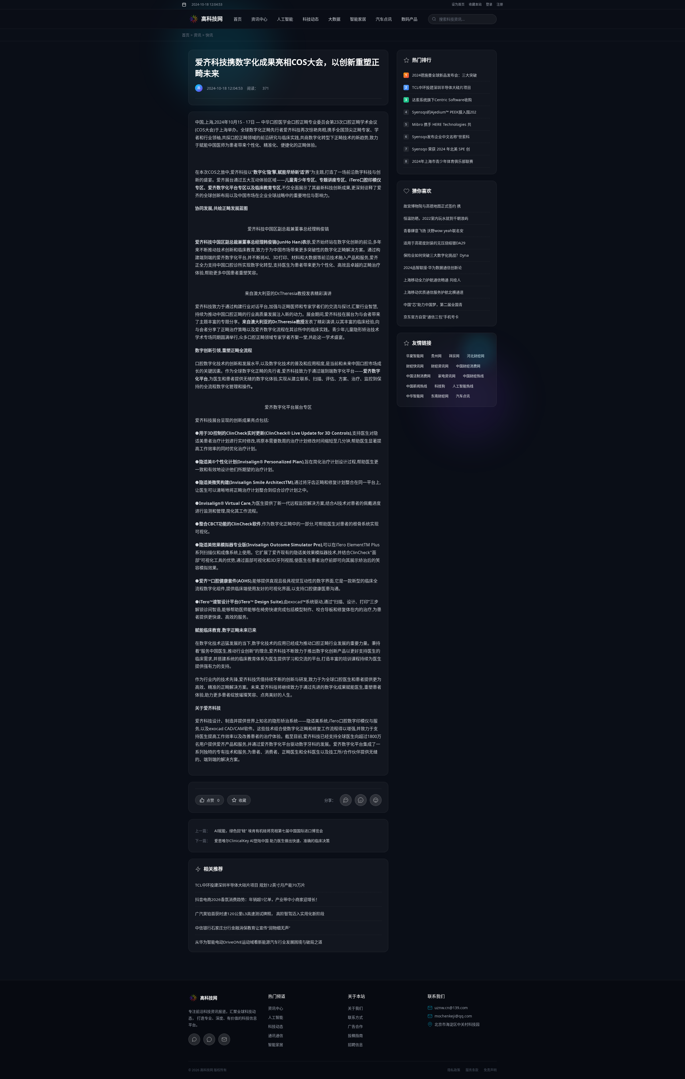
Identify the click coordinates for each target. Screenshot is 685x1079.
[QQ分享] (376, 800)
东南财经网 (439, 395)
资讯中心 (259, 19)
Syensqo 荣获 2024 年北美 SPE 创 (441, 149)
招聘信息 (355, 1044)
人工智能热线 (462, 386)
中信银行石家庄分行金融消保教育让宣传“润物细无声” (242, 927)
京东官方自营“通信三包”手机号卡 (431, 316)
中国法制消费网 (418, 375)
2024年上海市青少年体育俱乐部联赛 (442, 161)
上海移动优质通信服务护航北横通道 (433, 292)
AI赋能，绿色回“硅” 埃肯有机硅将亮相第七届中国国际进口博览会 (268, 830)
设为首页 (458, 4)
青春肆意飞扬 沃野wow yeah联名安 (433, 230)
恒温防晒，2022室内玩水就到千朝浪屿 (436, 218)
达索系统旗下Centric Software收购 (442, 99)
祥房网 (454, 355)
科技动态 (311, 19)
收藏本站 (475, 4)
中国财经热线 (473, 375)
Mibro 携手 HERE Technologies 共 (441, 124)
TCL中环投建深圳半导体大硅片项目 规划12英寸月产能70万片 (250, 885)
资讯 (197, 34)
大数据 (334, 19)
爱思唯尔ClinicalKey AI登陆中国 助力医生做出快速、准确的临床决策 (272, 840)
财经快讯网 (415, 366)
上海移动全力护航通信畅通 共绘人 (432, 279)
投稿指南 (355, 1035)
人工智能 (285, 19)
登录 (489, 4)
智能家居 (358, 19)
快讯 (209, 34)
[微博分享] (361, 800)
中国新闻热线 (416, 386)
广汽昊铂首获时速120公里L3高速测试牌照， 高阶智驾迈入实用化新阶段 (259, 913)
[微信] (194, 1039)
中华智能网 (415, 395)
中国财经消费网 (468, 366)
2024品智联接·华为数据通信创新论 (433, 267)
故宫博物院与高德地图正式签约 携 (432, 206)
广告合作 (355, 1026)
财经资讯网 (439, 366)
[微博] (209, 1039)
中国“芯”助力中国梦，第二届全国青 (433, 304)
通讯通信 (275, 1035)
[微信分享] (346, 800)
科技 (296, 130)
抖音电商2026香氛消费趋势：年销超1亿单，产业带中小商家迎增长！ (257, 899)
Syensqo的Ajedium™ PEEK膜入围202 (444, 112)
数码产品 (409, 19)
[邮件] (224, 1039)
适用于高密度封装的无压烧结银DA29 (434, 242)
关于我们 (355, 1008)
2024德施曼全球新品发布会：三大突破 (444, 75)
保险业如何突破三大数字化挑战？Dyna (436, 255)
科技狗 (440, 386)
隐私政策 (453, 1070)
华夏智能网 (415, 355)
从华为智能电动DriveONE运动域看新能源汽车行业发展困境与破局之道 (258, 942)
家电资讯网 (446, 375)
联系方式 (355, 1017)
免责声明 (490, 1070)
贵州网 (436, 355)
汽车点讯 (384, 19)
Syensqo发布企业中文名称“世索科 (441, 136)
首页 (238, 19)
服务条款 (472, 1070)
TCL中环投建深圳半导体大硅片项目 (441, 87)
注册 (500, 4)
